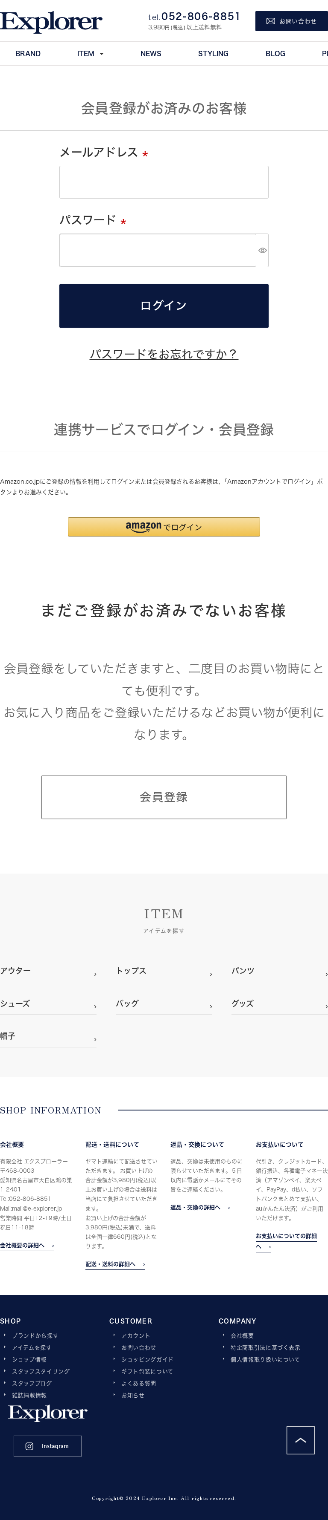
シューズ (15, 1003)
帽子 (7, 1036)
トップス (131, 971)
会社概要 (242, 1336)
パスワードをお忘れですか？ (164, 354)
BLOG (275, 53)
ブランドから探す (35, 1336)
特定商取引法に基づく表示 (266, 1348)
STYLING (213, 53)
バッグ (127, 1003)
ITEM (85, 53)
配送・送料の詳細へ (110, 1264)
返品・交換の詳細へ (195, 1207)
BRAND (28, 53)
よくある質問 (138, 1384)
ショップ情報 (29, 1360)
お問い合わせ (138, 1348)
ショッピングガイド (147, 1360)
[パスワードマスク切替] (262, 250)
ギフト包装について (147, 1372)
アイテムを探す (32, 1348)
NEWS (151, 53)
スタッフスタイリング (41, 1372)
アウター (15, 971)
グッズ (242, 1003)
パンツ (243, 971)
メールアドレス (106, 152)
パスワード (95, 220)
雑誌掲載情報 (29, 1396)
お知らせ (133, 1396)
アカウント (135, 1336)
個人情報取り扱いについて (265, 1360)
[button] (164, 526)
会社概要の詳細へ (22, 1245)
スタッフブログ (32, 1384)
